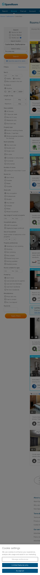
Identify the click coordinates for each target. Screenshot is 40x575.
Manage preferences (20, 559)
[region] (20, 559)
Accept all (20, 571)
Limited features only (20, 565)
